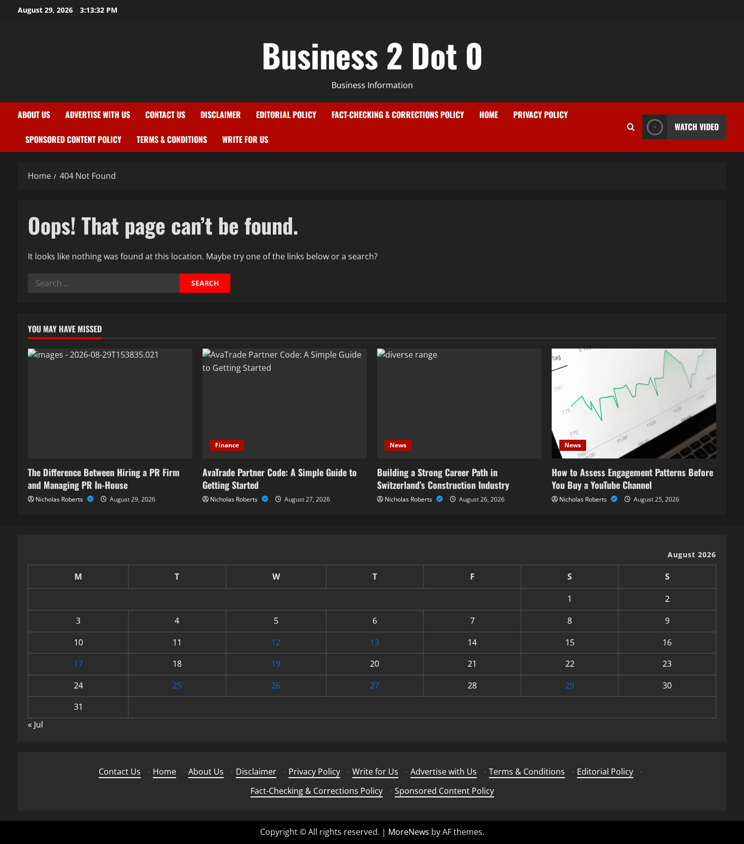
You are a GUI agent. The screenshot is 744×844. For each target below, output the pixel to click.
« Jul (35, 724)
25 (177, 685)
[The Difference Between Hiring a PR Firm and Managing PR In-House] (110, 403)
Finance (227, 445)
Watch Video (697, 127)
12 (275, 642)
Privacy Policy (540, 114)
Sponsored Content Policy (73, 139)
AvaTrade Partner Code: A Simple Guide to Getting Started (279, 478)
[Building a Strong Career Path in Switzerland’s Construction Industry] (459, 403)
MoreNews (408, 831)
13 (374, 642)
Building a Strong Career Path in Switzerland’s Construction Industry (443, 478)
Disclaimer (220, 114)
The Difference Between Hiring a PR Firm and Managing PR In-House (104, 478)
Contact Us (165, 114)
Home (488, 114)
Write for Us (245, 139)
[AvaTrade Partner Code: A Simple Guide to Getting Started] (284, 403)
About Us (34, 114)
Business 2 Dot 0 (372, 55)
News (398, 445)
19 (275, 663)
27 (374, 685)
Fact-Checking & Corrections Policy (398, 114)
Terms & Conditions (172, 139)
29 (569, 685)
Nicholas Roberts (60, 499)
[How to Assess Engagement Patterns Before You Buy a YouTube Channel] (634, 403)
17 (78, 663)
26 (275, 685)
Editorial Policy (286, 114)
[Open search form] (631, 127)
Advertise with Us (97, 114)
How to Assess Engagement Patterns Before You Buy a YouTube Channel (632, 478)
